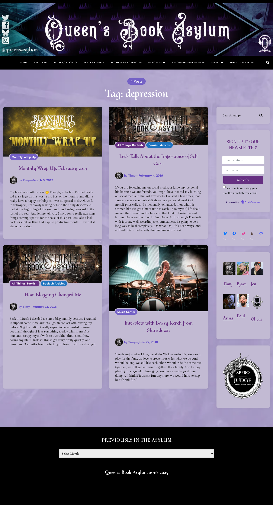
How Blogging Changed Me (53, 294)
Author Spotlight (124, 62)
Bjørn (242, 284)
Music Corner (240, 62)
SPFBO (215, 62)
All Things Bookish (186, 62)
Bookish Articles (159, 145)
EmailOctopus (252, 202)
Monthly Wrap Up (24, 157)
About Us (41, 62)
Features (155, 62)
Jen (253, 284)
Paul (241, 316)
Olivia (256, 319)
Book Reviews (94, 62)
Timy (26, 180)
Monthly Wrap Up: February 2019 (53, 168)
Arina (228, 318)
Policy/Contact (65, 62)
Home (23, 62)
